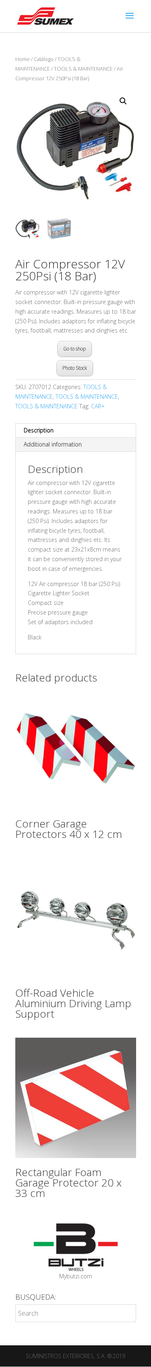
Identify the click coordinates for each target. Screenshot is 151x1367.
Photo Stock (74, 368)
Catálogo (44, 59)
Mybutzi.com (75, 1276)
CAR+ (98, 406)
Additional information (53, 444)
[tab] (76, 431)
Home (22, 59)
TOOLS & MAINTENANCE (83, 68)
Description (39, 430)
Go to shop (74, 348)
